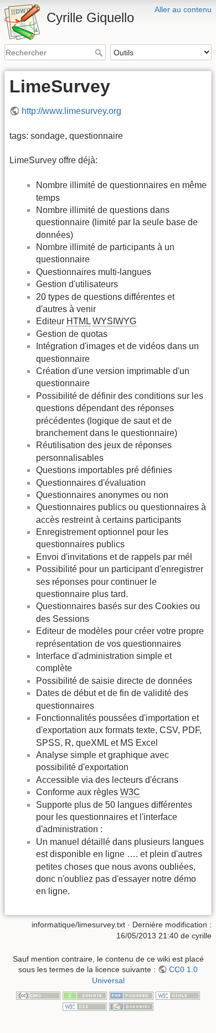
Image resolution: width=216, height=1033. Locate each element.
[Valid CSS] (85, 1005)
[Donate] (85, 995)
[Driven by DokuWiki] (131, 1005)
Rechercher (100, 52)
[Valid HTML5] (178, 995)
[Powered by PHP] (131, 995)
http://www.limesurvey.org (71, 111)
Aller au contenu (183, 9)
